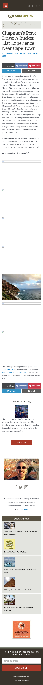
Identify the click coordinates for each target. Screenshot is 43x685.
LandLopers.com (19, 372)
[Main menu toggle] (5, 5)
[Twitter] (29, 6)
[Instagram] (36, 6)
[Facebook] (33, 6)
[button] (40, 6)
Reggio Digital (25, 680)
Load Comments (21, 442)
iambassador (7, 372)
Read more (23, 509)
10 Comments (7, 53)
